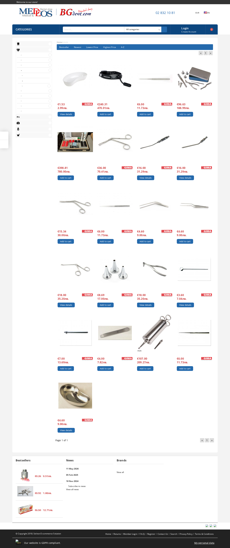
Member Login (130, 534)
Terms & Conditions (204, 534)
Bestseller (64, 47)
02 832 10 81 (165, 12)
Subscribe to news (77, 486)
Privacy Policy (185, 534)
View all (120, 472)
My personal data (204, 542)
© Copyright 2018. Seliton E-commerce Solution (38, 533)
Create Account (188, 31)
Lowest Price (92, 47)
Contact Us (163, 534)
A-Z (122, 47)
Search (173, 534)
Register (151, 534)
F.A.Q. (142, 534)
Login (185, 27)
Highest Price (109, 47)
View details (66, 114)
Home (59, 42)
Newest (77, 47)
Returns (117, 534)
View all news (72, 489)
